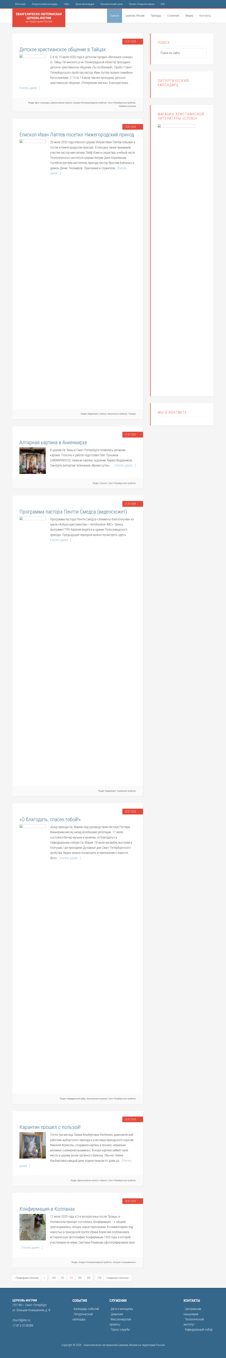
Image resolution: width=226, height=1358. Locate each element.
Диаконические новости (61, 103)
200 (54, 1277)
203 (80, 1277)
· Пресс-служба (119, 1329)
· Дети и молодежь (121, 1309)
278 (99, 1277)
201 (62, 1277)
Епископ (103, 414)
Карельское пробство (126, 791)
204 (88, 1277)
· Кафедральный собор (198, 1329)
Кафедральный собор (76, 1098)
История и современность (124, 1262)
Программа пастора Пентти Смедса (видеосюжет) (73, 512)
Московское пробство (117, 414)
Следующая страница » (118, 1277)
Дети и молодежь (42, 103)
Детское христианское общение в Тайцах (62, 49)
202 (71, 1277)
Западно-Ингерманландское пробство (90, 103)
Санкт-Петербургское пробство (121, 103)
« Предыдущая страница (26, 1277)
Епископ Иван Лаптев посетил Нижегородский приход (76, 134)
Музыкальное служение (97, 1098)
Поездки (132, 414)
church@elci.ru (21, 1320)
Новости (103, 483)
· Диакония (116, 1314)
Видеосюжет (93, 414)
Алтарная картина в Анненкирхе (53, 442)
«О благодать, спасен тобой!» (50, 819)
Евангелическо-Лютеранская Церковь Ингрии (39, 16)
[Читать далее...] (29, 88)
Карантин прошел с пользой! (50, 1127)
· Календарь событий (85, 1309)
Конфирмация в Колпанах (47, 1209)
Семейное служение (127, 106)
